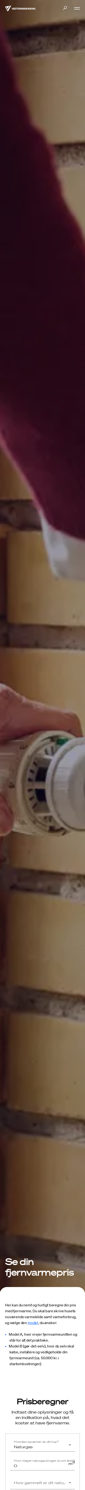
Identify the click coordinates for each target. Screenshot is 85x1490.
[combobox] (42, 1447)
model (33, 1322)
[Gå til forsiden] (20, 8)
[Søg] (65, 8)
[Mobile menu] (75, 8)
